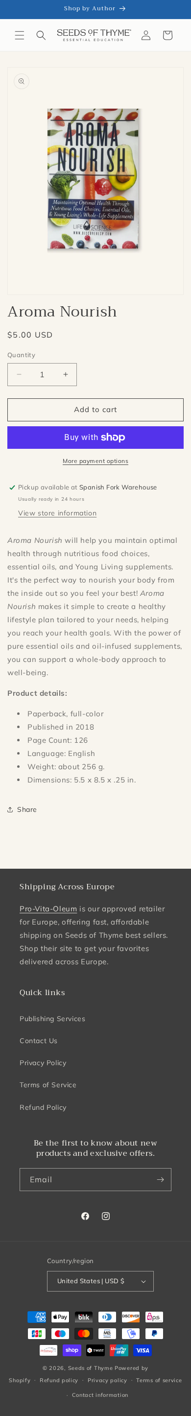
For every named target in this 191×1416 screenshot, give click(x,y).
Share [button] (27, 809)
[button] (19, 35)
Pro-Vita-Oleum (48, 908)
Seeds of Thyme (90, 1368)
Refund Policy (43, 1107)
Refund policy (59, 1380)
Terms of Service (48, 1084)
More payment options (95, 460)
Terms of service (159, 1380)
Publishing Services (52, 1018)
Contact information (100, 1395)
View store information (57, 513)
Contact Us (39, 1040)
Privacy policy (107, 1380)
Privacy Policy (43, 1062)
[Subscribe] (160, 1179)
